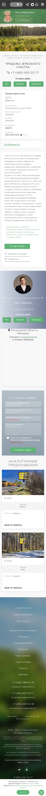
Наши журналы (23, 656)
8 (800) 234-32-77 (23, 777)
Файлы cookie (23, 762)
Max (7, 84)
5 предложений (28, 337)
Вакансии (23, 649)
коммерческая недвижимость (23, 708)
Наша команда (23, 662)
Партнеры (23, 675)
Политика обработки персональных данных (23, 760)
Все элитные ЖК (32, 716)
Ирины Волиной (22, 15)
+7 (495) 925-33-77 (25, 72)
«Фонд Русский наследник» (23, 631)
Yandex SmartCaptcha (31, 752)
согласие (25, 438)
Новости (23, 668)
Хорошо (23, 792)
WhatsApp (36, 84)
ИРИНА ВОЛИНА (23, 615)
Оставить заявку (17, 246)
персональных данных (30, 440)
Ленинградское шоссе (15, 108)
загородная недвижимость (23, 697)
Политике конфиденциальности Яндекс (27, 755)
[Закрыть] (43, 12)
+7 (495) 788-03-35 (23, 683)
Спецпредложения (23, 643)
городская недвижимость (23, 687)
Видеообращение (24, 12)
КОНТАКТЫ (23, 621)
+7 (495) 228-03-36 (23, 704)
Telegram (20, 84)
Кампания (23, 637)
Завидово (9, 114)
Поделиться (13, 259)
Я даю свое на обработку (25, 440)
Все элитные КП (23, 719)
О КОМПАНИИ (23, 608)
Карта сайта (12, 716)
